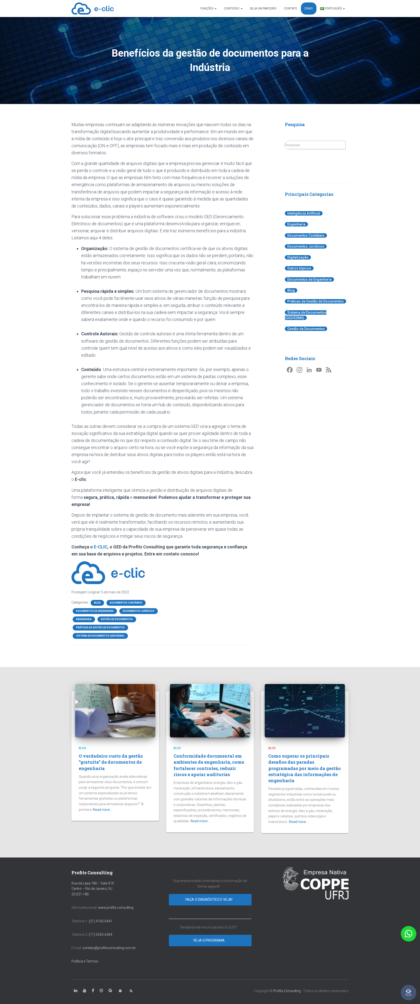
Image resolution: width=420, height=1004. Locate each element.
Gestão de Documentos (117, 619)
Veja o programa (209, 940)
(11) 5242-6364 (101, 934)
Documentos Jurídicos (138, 611)
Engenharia (84, 619)
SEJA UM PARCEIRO (263, 8)
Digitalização (297, 257)
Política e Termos (84, 961)
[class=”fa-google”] (110, 990)
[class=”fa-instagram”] (101, 990)
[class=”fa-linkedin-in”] (75, 990)
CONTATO (290, 8)
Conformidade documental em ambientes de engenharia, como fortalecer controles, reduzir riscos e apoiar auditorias (209, 765)
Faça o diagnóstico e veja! (209, 899)
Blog (97, 602)
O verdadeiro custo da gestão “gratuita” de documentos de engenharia (111, 762)
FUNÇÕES (207, 8)
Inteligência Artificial (303, 213)
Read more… (102, 810)
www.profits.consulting (115, 907)
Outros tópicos (299, 268)
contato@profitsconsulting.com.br (109, 948)
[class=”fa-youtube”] (84, 990)
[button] (408, 934)
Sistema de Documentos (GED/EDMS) (100, 635)
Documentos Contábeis (126, 602)
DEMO (309, 8)
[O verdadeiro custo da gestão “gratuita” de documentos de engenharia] (115, 710)
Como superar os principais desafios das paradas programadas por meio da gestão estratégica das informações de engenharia (304, 768)
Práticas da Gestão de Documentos (100, 627)
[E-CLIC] (92, 8)
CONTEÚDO (232, 8)
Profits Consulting (287, 991)
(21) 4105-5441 (100, 921)
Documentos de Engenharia (95, 611)
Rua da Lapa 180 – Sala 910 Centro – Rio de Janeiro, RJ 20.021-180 (92, 888)
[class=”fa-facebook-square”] (92, 990)
